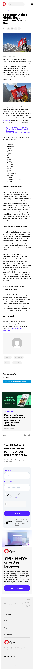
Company (8, 635)
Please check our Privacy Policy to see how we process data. (22, 522)
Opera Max (18, 362)
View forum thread (27, 386)
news (7, 362)
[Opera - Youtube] (11, 657)
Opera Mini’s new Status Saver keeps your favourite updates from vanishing (14, 420)
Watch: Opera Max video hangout (18, 133)
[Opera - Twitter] (8, 657)
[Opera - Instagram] (17, 657)
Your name (7, 470)
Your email (7, 482)
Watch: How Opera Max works (16, 127)
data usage (19, 357)
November (6, 120)
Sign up (17, 514)
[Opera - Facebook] (5, 657)
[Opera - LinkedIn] (14, 657)
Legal (6, 628)
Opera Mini (8, 411)
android (8, 357)
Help (6, 621)
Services (7, 614)
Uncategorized (9, 10)
